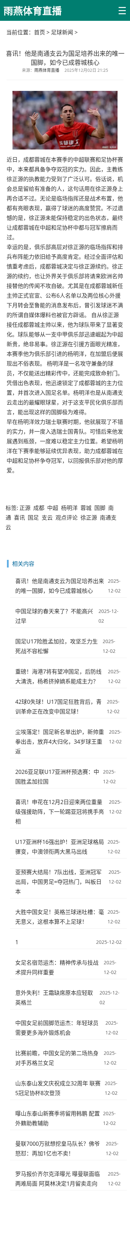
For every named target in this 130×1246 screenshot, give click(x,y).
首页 (39, 32)
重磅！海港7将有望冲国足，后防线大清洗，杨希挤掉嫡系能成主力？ (58, 676)
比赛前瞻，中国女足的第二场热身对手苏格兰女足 (56, 1058)
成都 (38, 508)
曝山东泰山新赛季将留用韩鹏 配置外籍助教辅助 (57, 1118)
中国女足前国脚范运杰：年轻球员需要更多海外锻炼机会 (56, 1027)
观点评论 (66, 517)
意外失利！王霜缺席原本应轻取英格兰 (54, 997)
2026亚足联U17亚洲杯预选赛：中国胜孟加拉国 (57, 776)
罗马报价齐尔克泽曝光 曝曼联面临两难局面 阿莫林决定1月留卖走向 (57, 1178)
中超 (52, 508)
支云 (47, 517)
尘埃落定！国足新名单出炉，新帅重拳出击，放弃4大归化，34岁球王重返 (59, 741)
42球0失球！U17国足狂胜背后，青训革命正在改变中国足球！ (58, 706)
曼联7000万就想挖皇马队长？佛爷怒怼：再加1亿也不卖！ (57, 1148)
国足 (33, 517)
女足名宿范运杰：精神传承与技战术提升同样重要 (56, 967)
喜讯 (19, 517)
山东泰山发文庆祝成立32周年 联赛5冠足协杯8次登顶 (58, 1088)
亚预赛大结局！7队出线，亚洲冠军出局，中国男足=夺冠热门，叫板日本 (58, 881)
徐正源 (88, 517)
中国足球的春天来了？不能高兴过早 (54, 616)
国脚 (99, 508)
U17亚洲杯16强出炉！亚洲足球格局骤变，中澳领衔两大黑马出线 (59, 846)
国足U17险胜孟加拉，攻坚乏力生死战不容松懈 (56, 646)
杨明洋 (69, 508)
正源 (25, 508)
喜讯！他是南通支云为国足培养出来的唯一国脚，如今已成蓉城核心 (59, 586)
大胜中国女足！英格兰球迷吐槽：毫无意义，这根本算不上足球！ (59, 916)
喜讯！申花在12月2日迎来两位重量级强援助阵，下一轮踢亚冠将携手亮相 (59, 811)
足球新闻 (62, 32)
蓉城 (86, 508)
